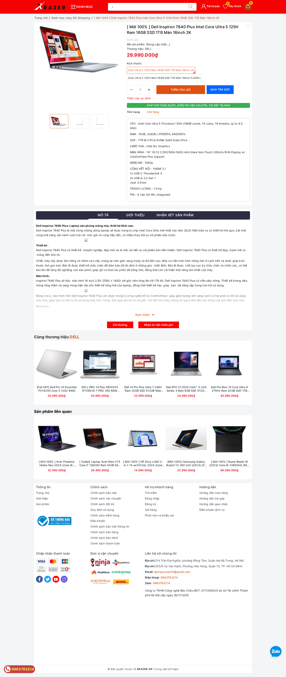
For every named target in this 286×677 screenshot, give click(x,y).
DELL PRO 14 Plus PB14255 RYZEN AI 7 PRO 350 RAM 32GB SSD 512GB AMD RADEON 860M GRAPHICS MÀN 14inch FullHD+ (100, 388)
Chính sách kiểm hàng (104, 515)
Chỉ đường (120, 324)
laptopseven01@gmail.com (172, 571)
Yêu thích (234, 6)
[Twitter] (47, 579)
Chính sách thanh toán (105, 543)
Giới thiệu (42, 498)
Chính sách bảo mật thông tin (109, 526)
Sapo (175, 669)
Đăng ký (150, 504)
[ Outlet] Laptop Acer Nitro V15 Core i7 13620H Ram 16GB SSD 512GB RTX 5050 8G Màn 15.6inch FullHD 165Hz (99, 463)
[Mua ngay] (125, 438)
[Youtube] (56, 579)
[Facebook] (39, 579)
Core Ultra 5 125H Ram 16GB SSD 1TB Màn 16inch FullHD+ (164, 77)
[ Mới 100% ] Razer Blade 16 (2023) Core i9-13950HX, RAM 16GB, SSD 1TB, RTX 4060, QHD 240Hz (229, 463)
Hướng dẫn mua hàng (213, 492)
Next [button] (261, 376)
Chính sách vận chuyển (105, 498)
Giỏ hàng (151, 509)
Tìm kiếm (151, 492)
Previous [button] (25, 376)
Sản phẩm (42, 504)
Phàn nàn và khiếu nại (159, 515)
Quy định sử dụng (102, 509)
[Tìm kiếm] (190, 7)
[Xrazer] (51, 7)
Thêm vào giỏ (181, 89)
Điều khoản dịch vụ (212, 509)
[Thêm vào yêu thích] (248, 26)
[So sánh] (75, 364)
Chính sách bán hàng (104, 532)
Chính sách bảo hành (104, 537)
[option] (79, 48)
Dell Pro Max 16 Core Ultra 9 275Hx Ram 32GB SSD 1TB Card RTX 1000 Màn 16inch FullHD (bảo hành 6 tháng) (229, 388)
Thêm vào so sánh (139, 98)
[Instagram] (64, 579)
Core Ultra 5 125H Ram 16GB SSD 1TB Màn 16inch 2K (161, 70)
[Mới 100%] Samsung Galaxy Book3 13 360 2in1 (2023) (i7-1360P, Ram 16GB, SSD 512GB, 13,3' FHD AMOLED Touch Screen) (186, 463)
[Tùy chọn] (38, 438)
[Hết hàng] (38, 364)
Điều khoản (97, 520)
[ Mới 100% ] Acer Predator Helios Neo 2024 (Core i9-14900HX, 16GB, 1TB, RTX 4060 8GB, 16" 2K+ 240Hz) (57, 463)
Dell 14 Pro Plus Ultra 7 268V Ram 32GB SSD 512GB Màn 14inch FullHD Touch (143, 388)
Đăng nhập (152, 498)
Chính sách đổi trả (102, 504)
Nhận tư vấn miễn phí (158, 324)
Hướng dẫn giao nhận (213, 504)
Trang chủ (42, 492)
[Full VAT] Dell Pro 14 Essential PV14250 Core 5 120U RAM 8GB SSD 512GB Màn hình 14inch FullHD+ (56, 388)
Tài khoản (213, 6)
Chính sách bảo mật (103, 492)
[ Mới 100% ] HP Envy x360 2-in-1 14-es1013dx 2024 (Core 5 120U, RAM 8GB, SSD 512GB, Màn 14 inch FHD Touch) (143, 463)
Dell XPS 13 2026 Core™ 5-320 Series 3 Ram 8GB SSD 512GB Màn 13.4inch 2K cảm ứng (186, 388)
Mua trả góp (220, 89)
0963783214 (169, 577)
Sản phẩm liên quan (53, 411)
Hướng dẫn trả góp (212, 498)
